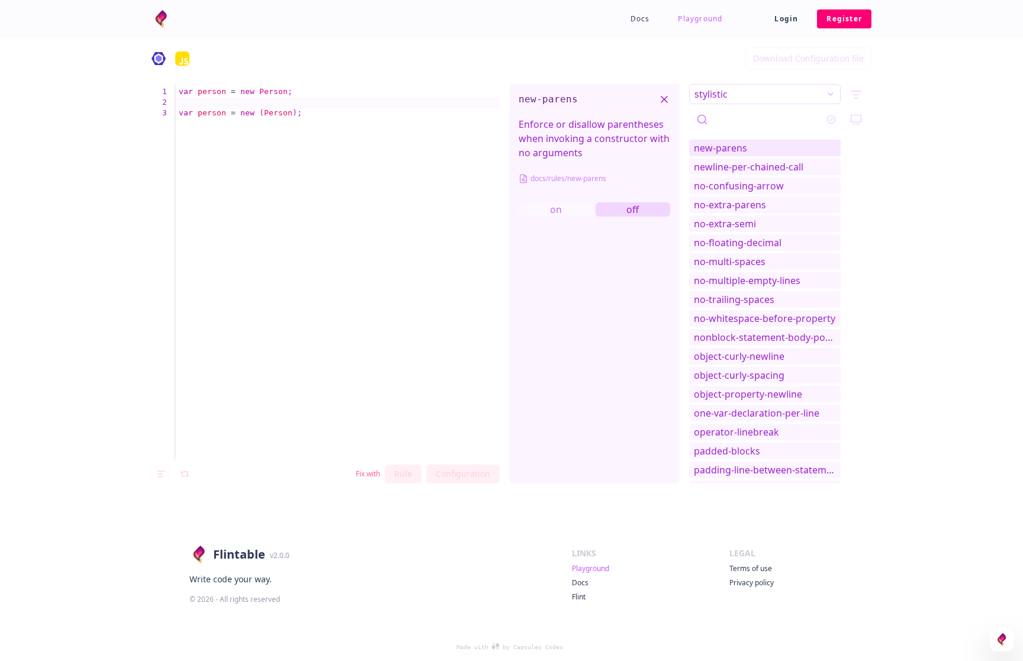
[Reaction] (1002, 640)
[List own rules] (831, 119)
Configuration (463, 473)
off (632, 209)
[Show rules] (856, 94)
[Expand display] (856, 119)
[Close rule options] (664, 99)
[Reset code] (184, 474)
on (556, 209)
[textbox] (337, 272)
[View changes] (161, 474)
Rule (403, 473)
